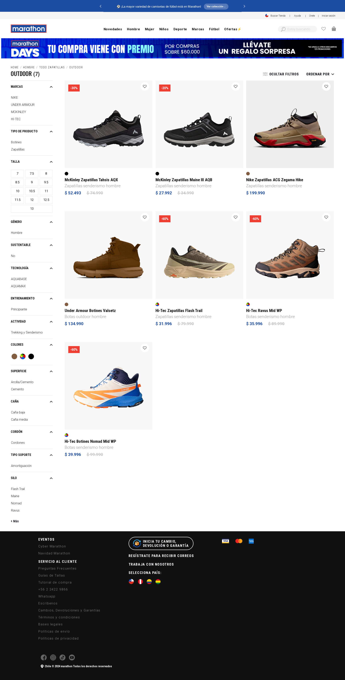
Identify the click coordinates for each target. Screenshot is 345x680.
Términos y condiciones (59, 617)
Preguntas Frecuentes (57, 568)
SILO (14, 478)
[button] (328, 15)
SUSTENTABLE (21, 245)
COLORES (17, 344)
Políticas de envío (54, 631)
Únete (312, 15)
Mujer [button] (150, 29)
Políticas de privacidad (58, 638)
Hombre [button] (133, 29)
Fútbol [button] (214, 29)
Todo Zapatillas (52, 67)
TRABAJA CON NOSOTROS (151, 564)
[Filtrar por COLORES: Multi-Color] (22, 356)
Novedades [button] (113, 29)
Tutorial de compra (55, 582)
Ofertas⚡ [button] (232, 29)
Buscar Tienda (278, 15)
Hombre (29, 67)
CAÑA (15, 401)
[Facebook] (44, 659)
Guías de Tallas (51, 575)
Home (15, 67)
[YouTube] (72, 659)
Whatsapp (47, 596)
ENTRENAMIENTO (23, 298)
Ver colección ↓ (216, 6)
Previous (100, 6)
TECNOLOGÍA (20, 268)
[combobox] (297, 29)
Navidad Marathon (54, 553)
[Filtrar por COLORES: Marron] (14, 356)
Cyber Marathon (52, 546)
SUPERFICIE (18, 371)
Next (245, 6)
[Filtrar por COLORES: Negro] (31, 356)
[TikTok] (62, 659)
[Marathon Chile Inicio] (29, 29)
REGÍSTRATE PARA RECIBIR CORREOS (161, 556)
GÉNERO (16, 222)
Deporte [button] (180, 29)
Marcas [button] (198, 29)
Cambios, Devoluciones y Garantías (69, 610)
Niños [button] (164, 29)
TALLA (15, 161)
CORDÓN (16, 432)
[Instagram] (53, 659)
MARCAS (17, 87)
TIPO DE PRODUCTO (24, 131)
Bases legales (50, 624)
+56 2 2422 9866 (53, 589)
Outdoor (76, 67)
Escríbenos (48, 603)
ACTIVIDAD (18, 321)
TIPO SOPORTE (21, 455)
